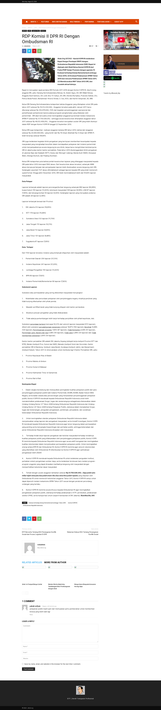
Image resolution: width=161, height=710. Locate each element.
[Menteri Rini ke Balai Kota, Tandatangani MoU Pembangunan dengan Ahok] (60, 574)
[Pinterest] (34, 51)
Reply (31, 614)
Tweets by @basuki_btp (112, 93)
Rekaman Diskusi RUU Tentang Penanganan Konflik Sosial (82, 533)
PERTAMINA (89, 22)
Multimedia (75, 22)
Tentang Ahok (103, 22)
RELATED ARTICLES (32, 562)
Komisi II (43, 31)
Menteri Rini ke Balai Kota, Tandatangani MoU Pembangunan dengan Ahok (59, 586)
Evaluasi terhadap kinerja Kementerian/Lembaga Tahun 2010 (47, 503)
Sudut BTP (118, 22)
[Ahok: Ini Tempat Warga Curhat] (34, 574)
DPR (35, 28)
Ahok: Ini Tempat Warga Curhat (32, 584)
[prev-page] (23, 593)
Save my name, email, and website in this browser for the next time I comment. (52, 664)
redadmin (27, 46)
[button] (136, 22)
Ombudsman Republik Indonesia (33, 505)
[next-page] (27, 593)
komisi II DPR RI (72, 503)
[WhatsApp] (39, 51)
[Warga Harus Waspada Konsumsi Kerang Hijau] (86, 574)
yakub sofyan (35, 606)
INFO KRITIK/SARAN (59, 22)
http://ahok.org (41, 547)
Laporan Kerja (35, 31)
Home (24, 28)
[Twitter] (29, 51)
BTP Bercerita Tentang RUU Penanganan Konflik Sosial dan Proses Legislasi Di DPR (39, 533)
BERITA (33, 22)
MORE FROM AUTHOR (55, 562)
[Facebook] (24, 51)
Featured (45, 22)
